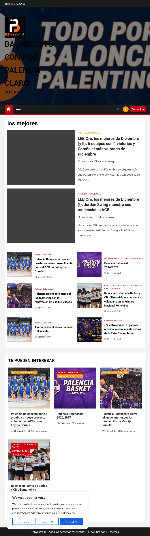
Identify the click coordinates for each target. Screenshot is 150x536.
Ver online (138, 109)
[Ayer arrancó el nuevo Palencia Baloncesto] (19, 329)
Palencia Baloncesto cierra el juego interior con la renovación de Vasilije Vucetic (120, 419)
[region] (47, 510)
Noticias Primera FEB (89, 193)
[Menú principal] (18, 109)
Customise (24, 521)
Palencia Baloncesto (90, 132)
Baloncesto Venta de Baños (116, 285)
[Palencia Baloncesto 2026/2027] (89, 264)
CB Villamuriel (136, 285)
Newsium (94, 531)
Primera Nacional (112, 288)
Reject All (47, 521)
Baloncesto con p (106, 161)
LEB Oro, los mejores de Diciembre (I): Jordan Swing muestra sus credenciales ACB (108, 204)
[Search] (118, 109)
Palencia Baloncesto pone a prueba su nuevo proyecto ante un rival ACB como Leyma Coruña (29, 419)
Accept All (72, 521)
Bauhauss (79, 423)
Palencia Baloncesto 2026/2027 (70, 415)
